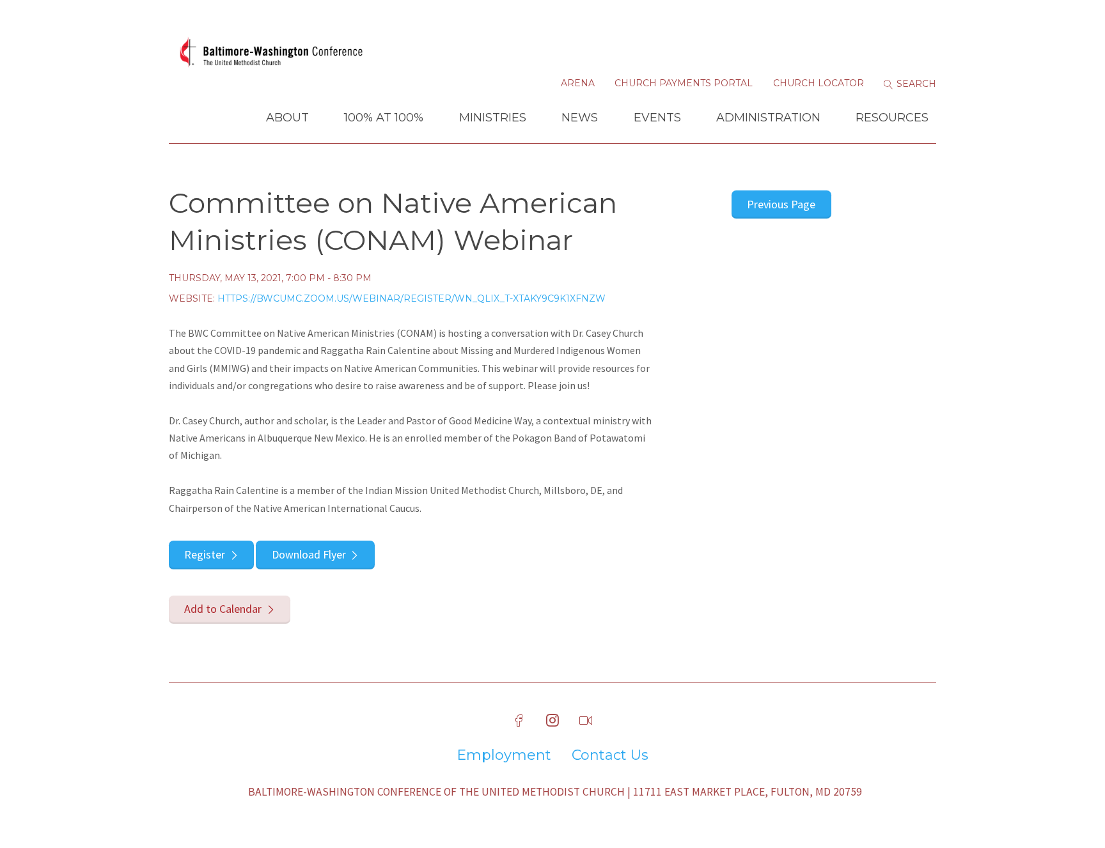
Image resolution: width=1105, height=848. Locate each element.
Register (204, 554)
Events (657, 118)
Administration (768, 118)
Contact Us (610, 755)
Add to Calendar (223, 608)
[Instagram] (552, 721)
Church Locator (818, 83)
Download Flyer (309, 554)
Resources (892, 118)
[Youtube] (585, 721)
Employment (504, 755)
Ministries (492, 118)
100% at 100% (383, 118)
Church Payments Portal (684, 83)
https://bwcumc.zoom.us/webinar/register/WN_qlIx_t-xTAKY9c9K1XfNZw (411, 298)
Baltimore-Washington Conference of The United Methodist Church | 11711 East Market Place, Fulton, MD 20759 (555, 792)
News (579, 118)
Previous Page (781, 204)
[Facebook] (519, 721)
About (287, 118)
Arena (578, 83)
